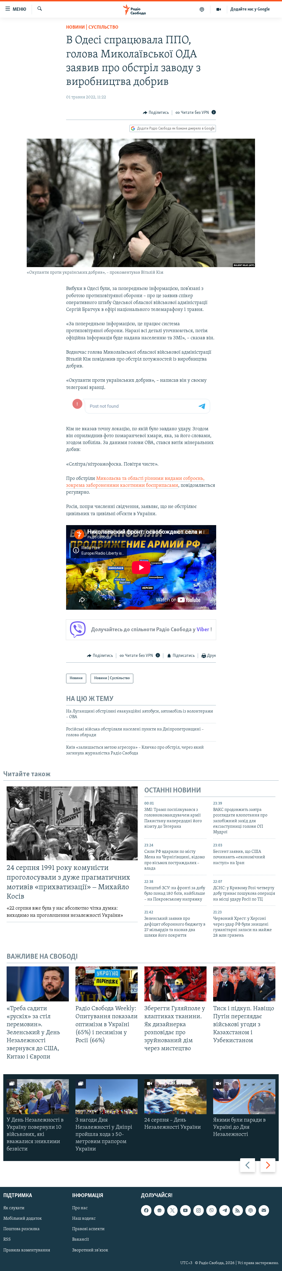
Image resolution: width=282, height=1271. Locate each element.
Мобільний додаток (22, 1218)
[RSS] (237, 1210)
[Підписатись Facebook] (146, 1210)
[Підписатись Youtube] (185, 1210)
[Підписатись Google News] (159, 1210)
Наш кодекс (84, 1218)
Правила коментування (26, 1250)
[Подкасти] (202, 9)
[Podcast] (250, 1210)
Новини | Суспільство (92, 27)
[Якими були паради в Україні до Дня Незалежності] (244, 1096)
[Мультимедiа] (218, 9)
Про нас (80, 1208)
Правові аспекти (88, 1229)
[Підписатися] (264, 1210)
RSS (7, 1239)
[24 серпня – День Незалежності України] (175, 1096)
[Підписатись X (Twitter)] (172, 1210)
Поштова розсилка (21, 1229)
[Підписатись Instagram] (198, 1210)
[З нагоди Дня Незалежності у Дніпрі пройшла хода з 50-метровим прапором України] (106, 1096)
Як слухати (14, 1208)
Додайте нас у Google (250, 9)
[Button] (156, 112)
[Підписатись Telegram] (224, 1210)
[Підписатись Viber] (211, 1210)
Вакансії (80, 1239)
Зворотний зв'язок (90, 1250)
